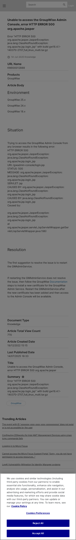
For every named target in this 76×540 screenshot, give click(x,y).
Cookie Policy (19, 506)
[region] (38, 506)
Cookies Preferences (38, 513)
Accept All (38, 533)
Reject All (38, 523)
